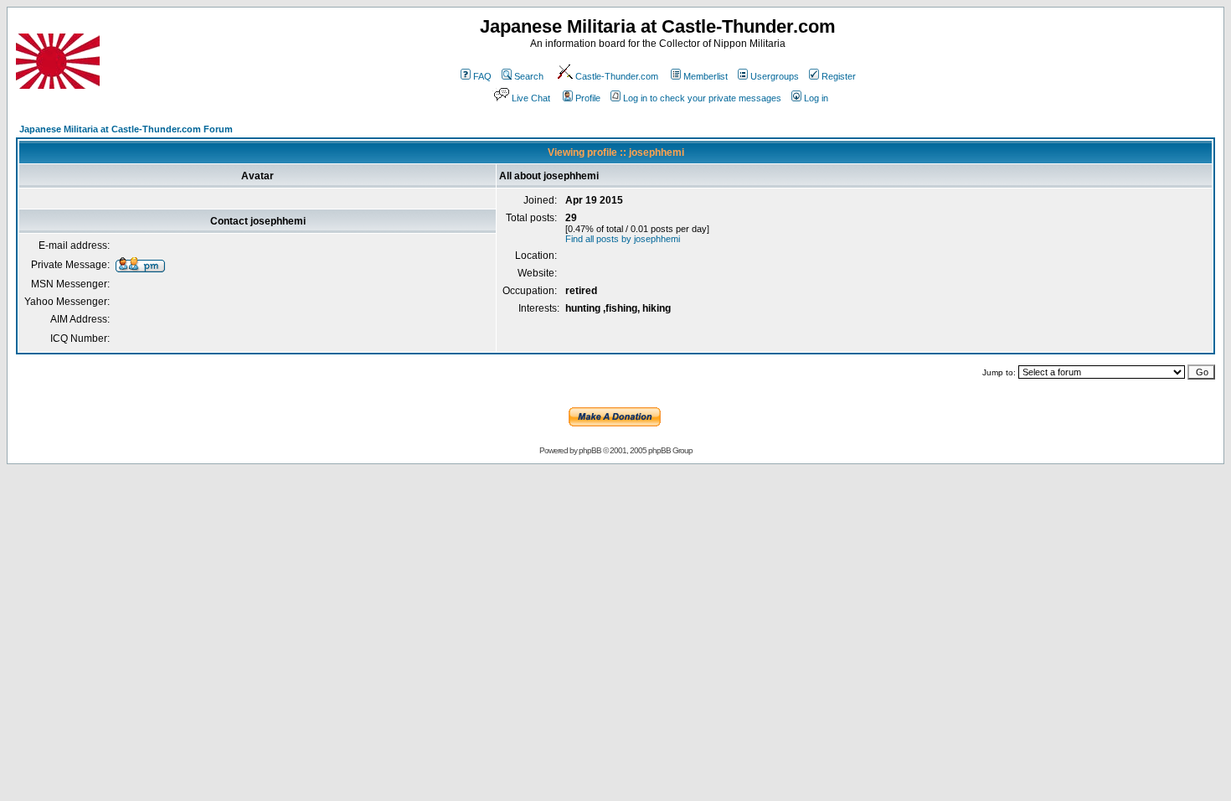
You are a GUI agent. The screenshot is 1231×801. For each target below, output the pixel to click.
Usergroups (774, 76)
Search (528, 76)
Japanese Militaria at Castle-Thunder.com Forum (126, 129)
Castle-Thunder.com (616, 76)
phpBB (590, 450)
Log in (816, 98)
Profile (587, 98)
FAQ (482, 76)
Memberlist (705, 76)
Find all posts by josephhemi (622, 239)
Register (839, 76)
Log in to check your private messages (702, 98)
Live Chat (531, 98)
